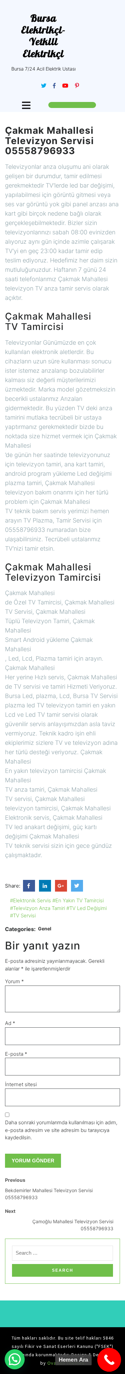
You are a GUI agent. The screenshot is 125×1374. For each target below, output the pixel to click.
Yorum (14, 981)
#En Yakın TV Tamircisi (78, 900)
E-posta (16, 1054)
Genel (44, 928)
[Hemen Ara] (109, 1360)
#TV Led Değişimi (86, 908)
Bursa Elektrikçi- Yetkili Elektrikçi (43, 36)
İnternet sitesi (21, 1084)
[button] (15, 1359)
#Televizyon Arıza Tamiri (37, 908)
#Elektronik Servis (30, 900)
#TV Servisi (23, 915)
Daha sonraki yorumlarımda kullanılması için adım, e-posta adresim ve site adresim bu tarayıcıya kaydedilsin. (61, 1130)
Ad (10, 1023)
